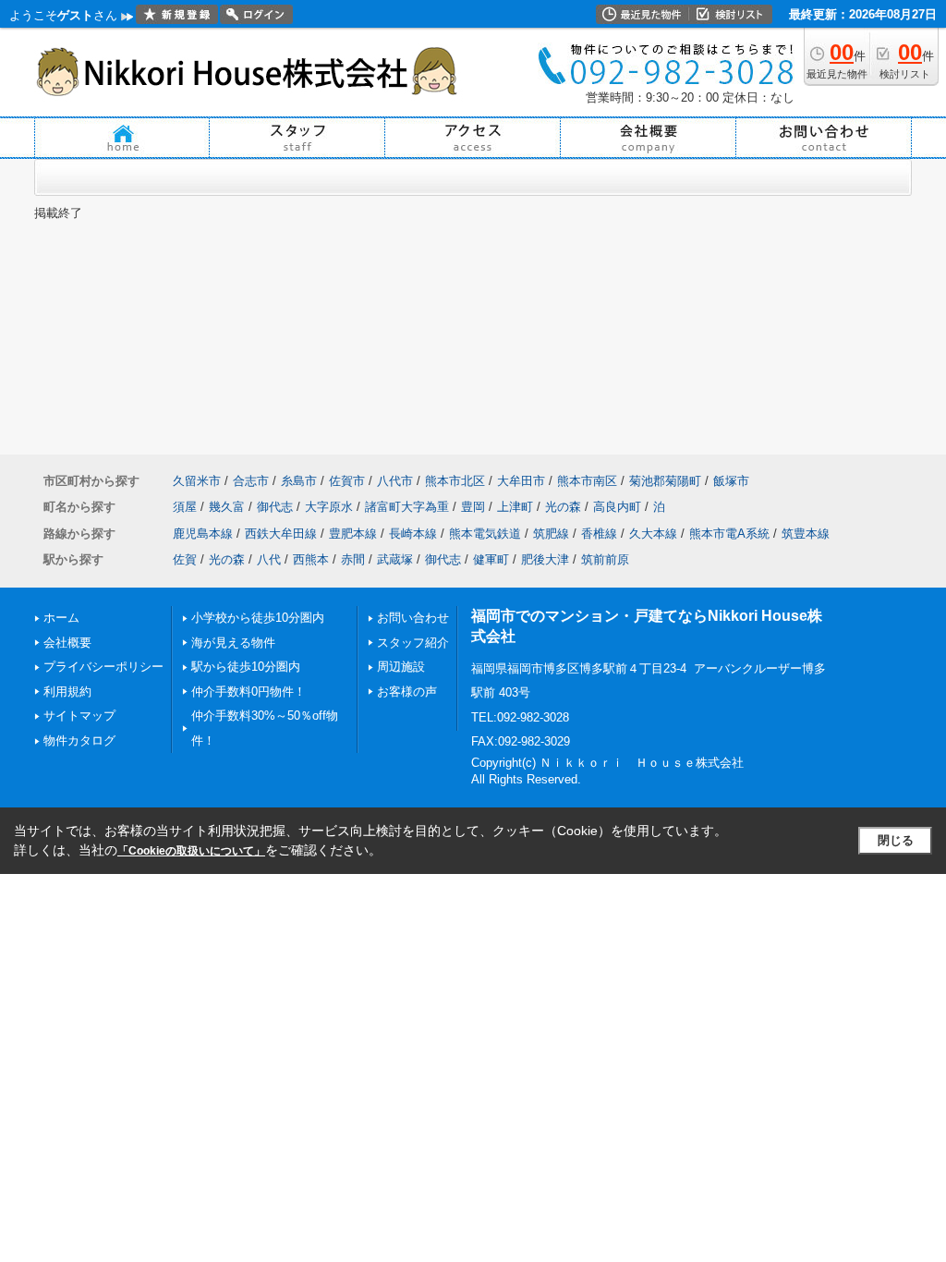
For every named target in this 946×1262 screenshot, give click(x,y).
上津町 (515, 507)
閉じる (896, 840)
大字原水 (329, 507)
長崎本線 (413, 533)
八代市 (395, 481)
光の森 (563, 507)
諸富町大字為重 (407, 507)
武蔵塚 (395, 559)
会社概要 (67, 642)
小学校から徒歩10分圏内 (257, 618)
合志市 (251, 481)
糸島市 (299, 481)
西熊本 (311, 559)
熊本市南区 (587, 481)
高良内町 (617, 507)
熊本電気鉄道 (485, 533)
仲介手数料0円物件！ (248, 691)
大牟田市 (521, 481)
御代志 (275, 507)
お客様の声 (407, 691)
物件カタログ (79, 740)
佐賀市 (347, 481)
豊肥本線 (353, 533)
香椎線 (599, 533)
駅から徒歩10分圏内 (245, 666)
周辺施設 (401, 666)
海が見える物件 (233, 642)
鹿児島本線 (203, 533)
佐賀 (185, 559)
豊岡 (473, 507)
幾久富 (227, 507)
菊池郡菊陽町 (665, 481)
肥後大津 (545, 559)
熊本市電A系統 (729, 533)
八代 (269, 559)
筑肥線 (551, 533)
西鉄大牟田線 (281, 533)
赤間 (353, 559)
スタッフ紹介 (413, 642)
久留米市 (197, 481)
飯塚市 (731, 481)
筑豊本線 (806, 533)
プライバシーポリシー (103, 666)
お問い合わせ (413, 618)
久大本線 (653, 533)
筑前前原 (605, 559)
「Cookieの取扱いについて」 (191, 850)
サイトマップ (79, 715)
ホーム (61, 618)
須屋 (185, 507)
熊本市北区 (455, 481)
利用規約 (67, 691)
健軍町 (491, 559)
